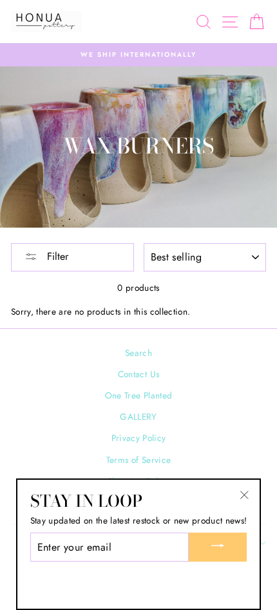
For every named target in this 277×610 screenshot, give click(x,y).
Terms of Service (138, 459)
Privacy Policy (138, 437)
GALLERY (138, 416)
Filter (56, 256)
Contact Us (138, 374)
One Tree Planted (138, 395)
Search (138, 352)
